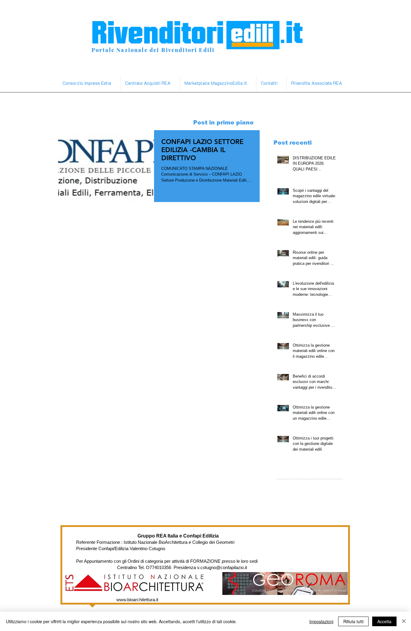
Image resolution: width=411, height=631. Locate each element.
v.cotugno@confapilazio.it (222, 567)
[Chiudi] (403, 621)
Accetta (384, 621)
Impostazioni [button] (321, 621)
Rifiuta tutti (353, 621)
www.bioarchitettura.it (137, 599)
